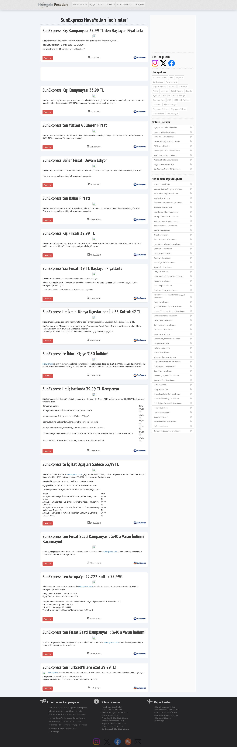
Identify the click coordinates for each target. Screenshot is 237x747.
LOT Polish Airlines (181, 100)
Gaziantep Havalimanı (163, 285)
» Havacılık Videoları (162, 718)
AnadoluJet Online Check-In (165, 155)
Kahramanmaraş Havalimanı (165, 316)
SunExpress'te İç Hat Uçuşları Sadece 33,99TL (81, 464)
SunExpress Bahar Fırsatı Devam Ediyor (75, 160)
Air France (182, 86)
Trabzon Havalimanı (162, 412)
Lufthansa (157, 104)
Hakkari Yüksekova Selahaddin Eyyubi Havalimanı (170, 296)
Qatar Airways (170, 104)
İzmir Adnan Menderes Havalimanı (168, 202)
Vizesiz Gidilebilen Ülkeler (164, 132)
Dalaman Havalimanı (162, 258)
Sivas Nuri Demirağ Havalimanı (166, 398)
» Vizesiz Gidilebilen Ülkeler (165, 712)
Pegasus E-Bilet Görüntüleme (166, 160)
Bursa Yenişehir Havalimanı (165, 239)
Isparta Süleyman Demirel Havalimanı (169, 311)
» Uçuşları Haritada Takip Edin (166, 709)
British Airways (177, 91)
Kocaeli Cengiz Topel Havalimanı (167, 338)
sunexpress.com (74, 474)
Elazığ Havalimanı (161, 271)
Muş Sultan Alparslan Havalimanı (167, 361)
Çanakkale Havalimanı (163, 248)
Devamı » (47, 58)
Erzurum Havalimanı (162, 281)
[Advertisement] (94, 74)
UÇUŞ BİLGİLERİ (96, 4)
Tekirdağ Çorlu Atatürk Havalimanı (168, 403)
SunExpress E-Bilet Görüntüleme (167, 169)
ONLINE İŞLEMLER (123, 4)
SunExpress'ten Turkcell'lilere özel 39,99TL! (79, 667)
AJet (171, 77)
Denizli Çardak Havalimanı (164, 262)
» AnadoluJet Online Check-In (112, 720)
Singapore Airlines (160, 109)
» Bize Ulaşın (159, 720)
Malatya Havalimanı (162, 348)
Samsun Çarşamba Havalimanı (166, 375)
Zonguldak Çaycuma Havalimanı (167, 431)
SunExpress (48, 364)
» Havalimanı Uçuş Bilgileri (111, 707)
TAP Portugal (172, 113)
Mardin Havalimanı (161, 352)
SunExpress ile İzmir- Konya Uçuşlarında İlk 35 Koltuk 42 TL (92, 312)
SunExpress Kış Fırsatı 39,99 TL (69, 233)
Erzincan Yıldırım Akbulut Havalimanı (169, 276)
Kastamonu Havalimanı (163, 329)
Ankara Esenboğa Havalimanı (166, 193)
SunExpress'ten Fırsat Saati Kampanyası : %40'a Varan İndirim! (94, 632)
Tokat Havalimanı (161, 408)
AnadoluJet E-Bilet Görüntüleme (167, 150)
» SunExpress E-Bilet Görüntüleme (115, 729)
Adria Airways (171, 82)
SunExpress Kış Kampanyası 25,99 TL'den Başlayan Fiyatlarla (93, 30)
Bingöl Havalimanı (161, 235)
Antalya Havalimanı (162, 198)
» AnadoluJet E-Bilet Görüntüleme (114, 718)
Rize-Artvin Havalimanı (163, 371)
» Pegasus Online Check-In (112, 726)
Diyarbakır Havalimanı (163, 267)
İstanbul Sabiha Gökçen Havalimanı (168, 189)
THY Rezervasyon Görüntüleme (167, 141)
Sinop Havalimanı (161, 389)
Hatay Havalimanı (161, 302)
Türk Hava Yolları (160, 77)
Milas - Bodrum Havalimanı (165, 357)
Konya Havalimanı (161, 343)
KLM (169, 100)
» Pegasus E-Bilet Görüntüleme (113, 723)
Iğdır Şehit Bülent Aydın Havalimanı (168, 306)
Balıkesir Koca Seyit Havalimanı (167, 221)
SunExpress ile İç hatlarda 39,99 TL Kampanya (81, 389)
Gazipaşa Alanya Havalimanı (165, 290)
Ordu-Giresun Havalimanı (164, 366)
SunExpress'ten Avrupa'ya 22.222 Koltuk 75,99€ (82, 576)
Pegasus (179, 77)
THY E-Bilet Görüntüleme (164, 137)
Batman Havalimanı (162, 230)
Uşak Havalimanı (160, 417)
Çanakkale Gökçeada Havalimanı (167, 244)
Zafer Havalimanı (161, 426)
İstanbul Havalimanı (162, 184)
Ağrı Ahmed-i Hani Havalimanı (166, 212)
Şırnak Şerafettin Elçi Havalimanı (167, 394)
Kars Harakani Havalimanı (164, 325)
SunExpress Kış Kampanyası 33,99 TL (73, 90)
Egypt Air (156, 95)
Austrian (164, 91)
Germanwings (159, 100)
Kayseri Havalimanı (162, 334)
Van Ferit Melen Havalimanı (165, 421)
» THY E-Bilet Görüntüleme (111, 709)
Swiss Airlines (158, 113)
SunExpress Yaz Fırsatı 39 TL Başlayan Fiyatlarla (82, 268)
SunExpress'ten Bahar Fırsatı (66, 198)
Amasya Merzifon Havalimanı (166, 216)
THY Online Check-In (162, 146)
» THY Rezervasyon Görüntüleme (114, 712)
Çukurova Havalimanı (162, 253)
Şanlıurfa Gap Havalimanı (164, 380)
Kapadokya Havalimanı (163, 320)
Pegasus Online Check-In (164, 164)
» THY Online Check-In (110, 715)
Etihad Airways (179, 95)
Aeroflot (172, 86)
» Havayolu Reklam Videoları (166, 715)
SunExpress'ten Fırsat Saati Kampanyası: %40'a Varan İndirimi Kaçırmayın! (93, 538)
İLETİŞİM (138, 4)
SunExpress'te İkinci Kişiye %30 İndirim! (75, 353)
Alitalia (155, 91)
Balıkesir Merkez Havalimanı (165, 225)
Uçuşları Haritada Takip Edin (165, 127)
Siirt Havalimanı (160, 385)
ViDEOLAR (111, 4)
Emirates (166, 95)
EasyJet (189, 91)
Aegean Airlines (159, 86)
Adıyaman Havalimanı (163, 207)
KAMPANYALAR (79, 4)
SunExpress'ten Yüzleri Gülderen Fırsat (75, 125)
